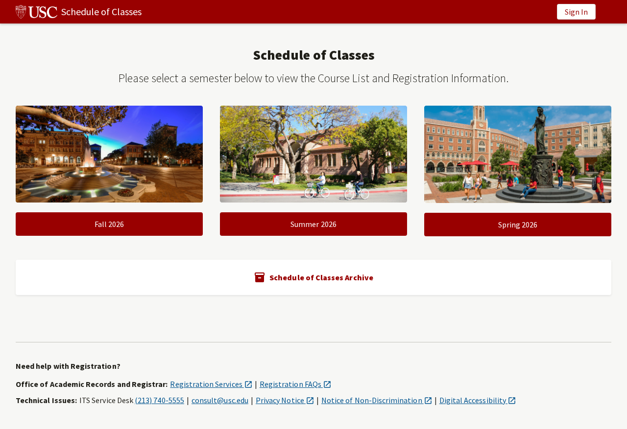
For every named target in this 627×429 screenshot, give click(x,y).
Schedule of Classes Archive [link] (321, 277)
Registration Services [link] (211, 384)
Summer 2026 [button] (313, 224)
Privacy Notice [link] (285, 400)
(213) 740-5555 (159, 400)
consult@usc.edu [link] (220, 400)
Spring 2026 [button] (518, 224)
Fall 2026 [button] (109, 224)
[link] (71, 12)
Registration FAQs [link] (295, 384)
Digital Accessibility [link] (477, 400)
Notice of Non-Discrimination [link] (376, 400)
